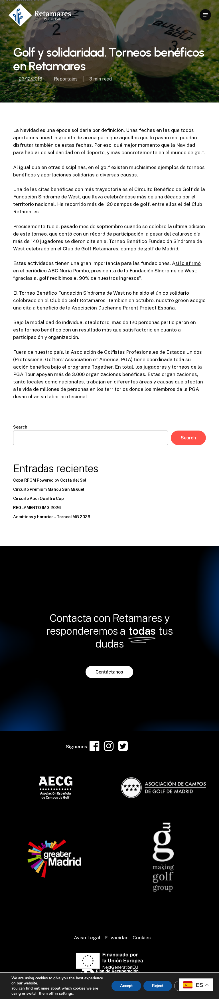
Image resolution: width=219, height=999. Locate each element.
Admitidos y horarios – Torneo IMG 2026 (51, 516)
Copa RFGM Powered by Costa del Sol (49, 480)
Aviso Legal (87, 937)
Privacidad (116, 937)
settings (66, 993)
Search (20, 427)
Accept (126, 985)
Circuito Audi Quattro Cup (38, 498)
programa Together (90, 367)
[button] (205, 15)
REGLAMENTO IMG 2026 (37, 507)
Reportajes (66, 79)
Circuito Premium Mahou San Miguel (48, 489)
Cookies (142, 937)
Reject (157, 985)
